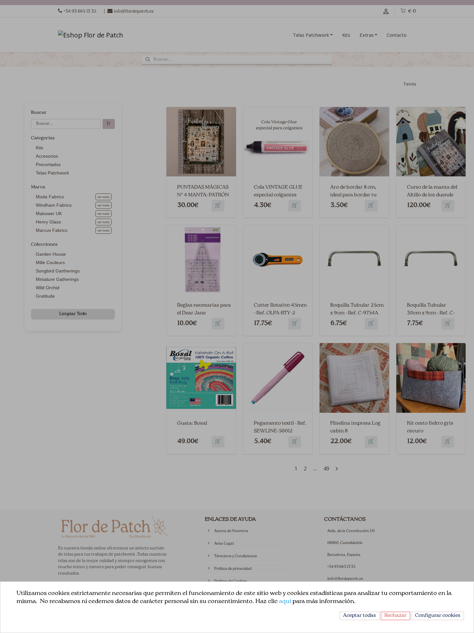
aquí (285, 601)
